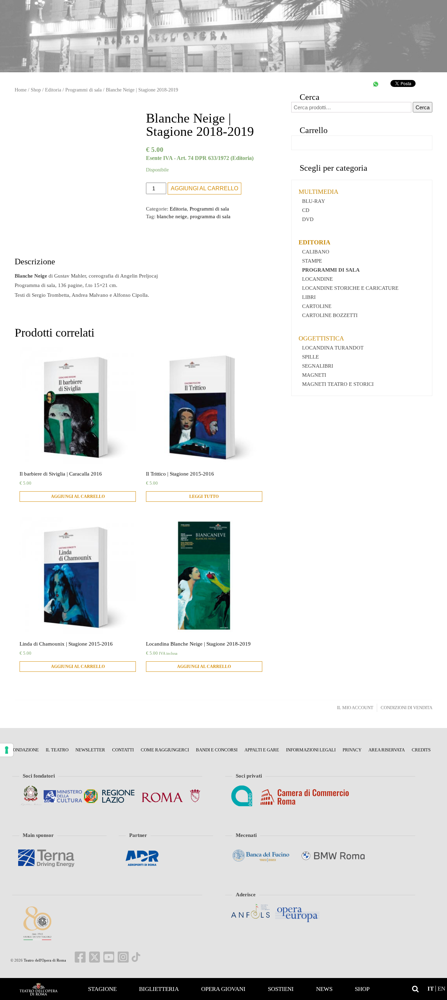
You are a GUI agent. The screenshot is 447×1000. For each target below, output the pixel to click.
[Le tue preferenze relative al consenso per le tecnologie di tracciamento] (6, 750)
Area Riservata (386, 749)
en (441, 989)
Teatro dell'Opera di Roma (44, 960)
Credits (421, 749)
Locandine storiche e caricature (350, 288)
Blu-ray (313, 201)
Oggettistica (321, 338)
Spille (310, 357)
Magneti (314, 375)
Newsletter (90, 749)
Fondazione (24, 749)
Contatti (123, 749)
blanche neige (172, 216)
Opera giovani (223, 989)
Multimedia (318, 191)
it (430, 989)
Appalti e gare (261, 749)
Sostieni (281, 989)
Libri (309, 297)
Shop (362, 989)
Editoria (53, 90)
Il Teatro (57, 749)
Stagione (102, 989)
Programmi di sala (83, 90)
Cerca (423, 107)
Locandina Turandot (333, 348)
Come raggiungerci (165, 749)
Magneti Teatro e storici (338, 384)
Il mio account (355, 707)
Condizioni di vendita (406, 707)
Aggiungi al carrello (204, 188)
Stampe (312, 261)
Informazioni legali (311, 749)
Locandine (317, 279)
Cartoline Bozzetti (330, 315)
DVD (308, 219)
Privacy (352, 749)
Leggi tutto (204, 496)
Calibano (315, 252)
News (324, 989)
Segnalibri (317, 366)
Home (38, 989)
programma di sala (210, 216)
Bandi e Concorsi (216, 749)
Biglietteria (159, 989)
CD (305, 210)
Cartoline (316, 306)
